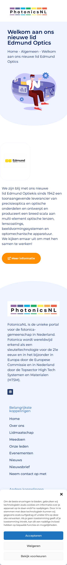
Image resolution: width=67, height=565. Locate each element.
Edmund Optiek (20, 193)
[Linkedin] (10, 392)
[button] (61, 494)
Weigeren (33, 546)
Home (12, 51)
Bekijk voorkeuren (33, 556)
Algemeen (30, 51)
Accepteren (33, 535)
